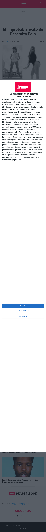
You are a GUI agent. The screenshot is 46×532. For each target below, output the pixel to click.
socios (20, 99)
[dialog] (23, 266)
